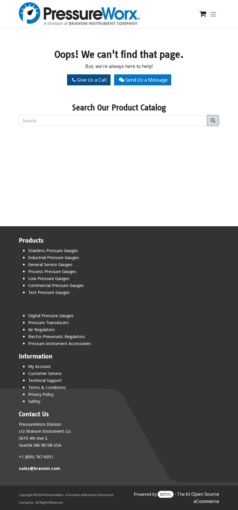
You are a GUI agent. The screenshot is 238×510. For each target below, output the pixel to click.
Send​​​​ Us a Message (145, 80)
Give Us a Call (91, 80)
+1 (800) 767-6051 (36, 456)
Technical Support (45, 380)
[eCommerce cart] (199, 14)
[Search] (213, 120)
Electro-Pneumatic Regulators (56, 336)
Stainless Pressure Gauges (53, 250)
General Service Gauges (50, 264)
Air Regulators (41, 329)
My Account (39, 366)
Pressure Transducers (48, 322)
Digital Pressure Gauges (50, 315)
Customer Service (45, 373)
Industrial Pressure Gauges (53, 257)
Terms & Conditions (47, 387)
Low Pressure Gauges (48, 278)
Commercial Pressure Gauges (56, 285)
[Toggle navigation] (213, 14)
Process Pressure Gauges (52, 271)
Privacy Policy (41, 394)
